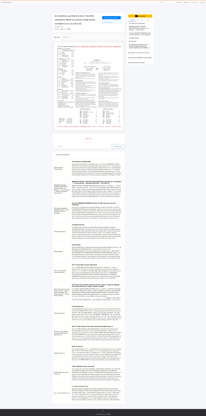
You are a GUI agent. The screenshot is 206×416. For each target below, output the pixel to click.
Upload (203, 2)
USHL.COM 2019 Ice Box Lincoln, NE (83, 366)
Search (179, 2)
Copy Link (118, 146)
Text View (66, 37)
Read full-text (109, 22)
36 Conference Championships (81, 161)
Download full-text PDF (111, 18)
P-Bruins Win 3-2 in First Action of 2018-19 (139, 53)
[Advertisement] (103, 9)
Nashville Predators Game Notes (136, 62)
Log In (195, 2)
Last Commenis (140, 20)
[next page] (62, 146)
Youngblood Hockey (78, 225)
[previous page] (54, 146)
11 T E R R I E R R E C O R (80, 386)
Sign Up (188, 2)
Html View (57, 37)
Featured (132, 20)
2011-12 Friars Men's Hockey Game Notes (84, 265)
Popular (148, 20)
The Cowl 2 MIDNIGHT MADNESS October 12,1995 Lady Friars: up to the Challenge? (94, 204)
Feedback (108, 414)
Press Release (76, 245)
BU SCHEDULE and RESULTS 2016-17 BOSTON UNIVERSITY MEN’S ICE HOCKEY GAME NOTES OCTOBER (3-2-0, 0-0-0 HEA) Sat (140, 46)
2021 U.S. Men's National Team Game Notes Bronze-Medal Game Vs (92, 326)
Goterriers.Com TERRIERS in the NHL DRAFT (140, 57)
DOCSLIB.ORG (6, 2)
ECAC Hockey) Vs (77, 346)
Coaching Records (77, 306)
